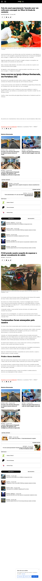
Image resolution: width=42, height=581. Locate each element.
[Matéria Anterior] (5, 185)
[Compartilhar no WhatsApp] (6, 17)
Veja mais (23, 573)
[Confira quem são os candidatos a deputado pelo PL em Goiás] (3, 235)
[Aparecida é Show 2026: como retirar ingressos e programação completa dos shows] (3, 494)
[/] (2, 2)
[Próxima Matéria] (37, 194)
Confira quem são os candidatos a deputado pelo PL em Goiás (17, 236)
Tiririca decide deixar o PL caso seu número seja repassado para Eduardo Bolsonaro (19, 195)
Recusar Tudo (27, 576)
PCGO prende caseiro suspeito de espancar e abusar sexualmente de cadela (24, 185)
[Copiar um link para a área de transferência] (11, 17)
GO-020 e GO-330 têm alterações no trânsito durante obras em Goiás (10, 153)
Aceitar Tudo (34, 576)
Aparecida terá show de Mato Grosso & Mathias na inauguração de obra (19, 224)
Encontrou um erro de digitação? (9, 126)
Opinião (10, 437)
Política (25, 193)
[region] (28, 574)
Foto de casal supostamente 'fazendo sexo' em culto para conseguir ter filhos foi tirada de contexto (18, 448)
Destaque (3, 14)
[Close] (38, 569)
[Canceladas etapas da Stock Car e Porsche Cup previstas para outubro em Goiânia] (3, 247)
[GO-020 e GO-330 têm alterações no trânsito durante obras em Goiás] (10, 142)
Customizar (20, 576)
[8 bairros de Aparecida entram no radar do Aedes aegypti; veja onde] (31, 142)
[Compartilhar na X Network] (4, 17)
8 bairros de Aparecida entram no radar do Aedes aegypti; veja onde (31, 152)
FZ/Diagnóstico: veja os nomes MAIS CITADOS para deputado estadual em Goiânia (21, 230)
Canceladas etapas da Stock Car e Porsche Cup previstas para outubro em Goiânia (21, 247)
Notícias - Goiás (4, 150)
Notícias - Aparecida (10, 222)
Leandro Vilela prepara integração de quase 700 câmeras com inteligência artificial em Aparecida (10, 173)
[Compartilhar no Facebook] (2, 17)
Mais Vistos (11, 218)
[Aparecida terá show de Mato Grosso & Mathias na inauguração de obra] (3, 223)
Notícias (7, 14)
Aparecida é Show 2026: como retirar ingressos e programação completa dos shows (21, 241)
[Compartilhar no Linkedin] (8, 17)
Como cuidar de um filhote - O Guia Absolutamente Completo (22, 438)
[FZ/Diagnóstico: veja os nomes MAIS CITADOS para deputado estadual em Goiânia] (3, 482)
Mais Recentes (31, 218)
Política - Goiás (9, 228)
